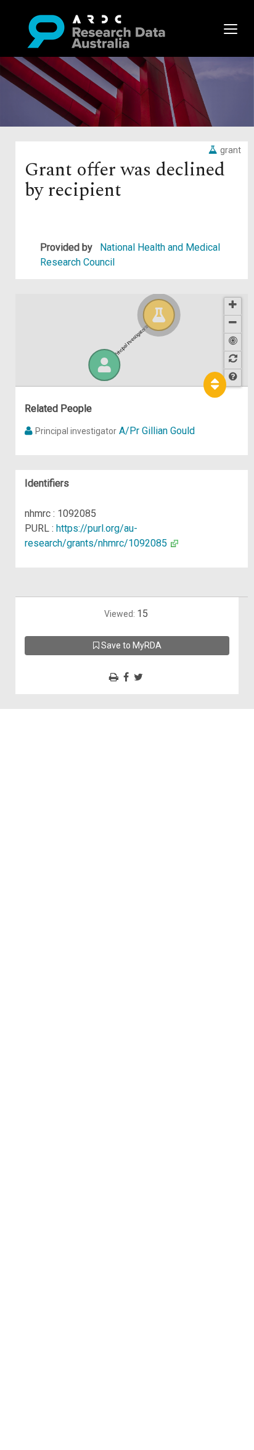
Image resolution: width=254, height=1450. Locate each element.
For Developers (71, 775)
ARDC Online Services (86, 790)
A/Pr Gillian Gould (157, 431)
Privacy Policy (69, 842)
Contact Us (61, 746)
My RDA (55, 731)
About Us (58, 716)
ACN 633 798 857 (38, 879)
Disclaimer (61, 760)
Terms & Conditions (80, 827)
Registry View (68, 805)
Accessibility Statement (89, 857)
